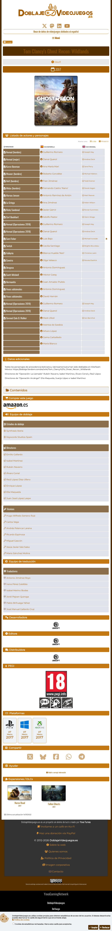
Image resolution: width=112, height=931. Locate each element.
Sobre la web (57, 844)
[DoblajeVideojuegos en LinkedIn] (59, 26)
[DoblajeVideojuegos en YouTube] (67, 26)
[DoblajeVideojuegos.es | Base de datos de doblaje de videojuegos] (56, 11)
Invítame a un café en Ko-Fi (57, 826)
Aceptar (94, 927)
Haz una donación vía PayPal (57, 833)
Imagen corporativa (57, 864)
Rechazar (106, 927)
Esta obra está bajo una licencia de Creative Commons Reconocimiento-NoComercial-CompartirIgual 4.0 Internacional (56, 884)
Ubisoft (57, 62)
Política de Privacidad (57, 858)
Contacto (57, 871)
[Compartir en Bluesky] (43, 757)
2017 (57, 69)
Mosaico (104, 141)
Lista (94, 141)
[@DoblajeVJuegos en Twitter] (44, 26)
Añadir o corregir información (57, 772)
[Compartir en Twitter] (30, 757)
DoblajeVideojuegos (56, 903)
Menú (57, 38)
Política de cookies (22, 920)
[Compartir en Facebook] (56, 757)
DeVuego (56, 909)
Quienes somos (57, 851)
